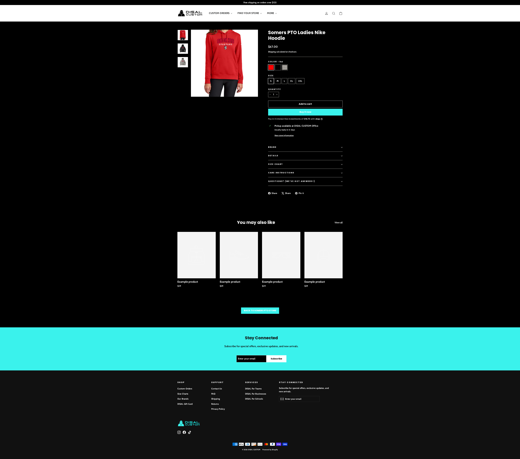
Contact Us (216, 388)
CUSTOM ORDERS (219, 13)
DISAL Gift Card (185, 404)
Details (273, 155)
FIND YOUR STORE (249, 13)
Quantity (274, 89)
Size (271, 76)
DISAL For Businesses (255, 393)
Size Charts (182, 393)
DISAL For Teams (253, 388)
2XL (300, 81)
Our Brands (182, 399)
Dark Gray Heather (285, 67)
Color (275, 61)
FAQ (213, 393)
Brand (272, 147)
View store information (284, 135)
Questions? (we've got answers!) (291, 181)
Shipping (272, 52)
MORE (271, 13)
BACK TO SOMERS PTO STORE (260, 310)
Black (278, 67)
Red (271, 67)
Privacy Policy (218, 409)
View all (339, 222)
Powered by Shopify (270, 450)
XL (291, 81)
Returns (215, 404)
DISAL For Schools (254, 399)
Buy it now (305, 111)
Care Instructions (281, 172)
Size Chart (275, 164)
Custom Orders (184, 388)
